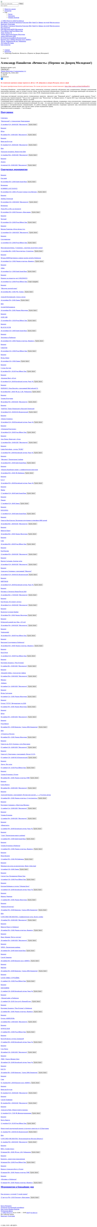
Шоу (30, 22)
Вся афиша (4, 22)
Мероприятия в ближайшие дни (17, 1187)
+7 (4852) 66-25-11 (7, 21)
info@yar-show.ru (18, 21)
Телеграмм (11, 24)
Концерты (19, 22)
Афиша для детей (43, 22)
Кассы (10, 14)
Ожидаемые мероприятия (14, 169)
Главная (7, 50)
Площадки (8, 10)
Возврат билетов (13, 17)
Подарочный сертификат (16, 1207)
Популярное (7, 112)
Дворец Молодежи (7, 71)
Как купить (4, 1209)
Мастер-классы (55, 22)
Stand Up (35, 22)
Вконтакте (4, 24)
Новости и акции (10, 9)
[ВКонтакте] (2, 79)
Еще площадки (5, 44)
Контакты (11, 16)
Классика (25, 22)
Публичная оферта (7, 1211)
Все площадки (5, 27)
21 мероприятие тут (19, 71)
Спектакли (11, 22)
